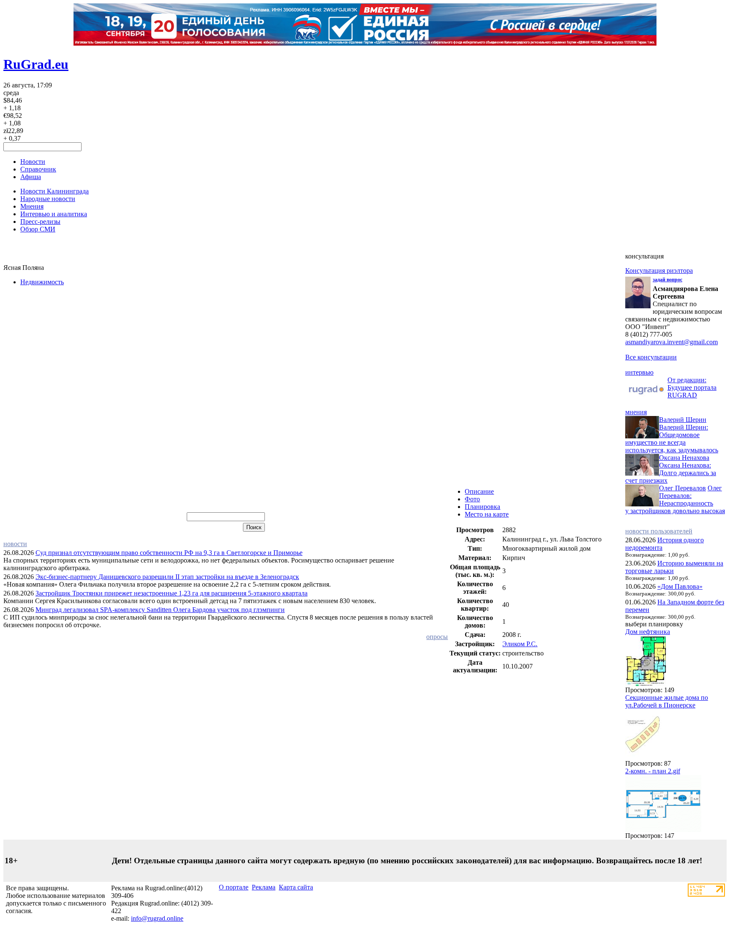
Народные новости (47, 198)
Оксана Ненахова (684, 457)
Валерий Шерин (682, 419)
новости (15, 543)
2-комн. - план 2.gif (652, 771)
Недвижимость (42, 282)
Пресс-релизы (40, 221)
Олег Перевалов (682, 488)
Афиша (30, 176)
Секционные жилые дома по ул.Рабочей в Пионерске (666, 701)
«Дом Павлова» (680, 586)
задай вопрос (667, 280)
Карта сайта (296, 887)
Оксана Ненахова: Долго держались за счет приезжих (670, 473)
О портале (233, 887)
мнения (636, 412)
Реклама (263, 887)
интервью (639, 372)
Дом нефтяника (647, 631)
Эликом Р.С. (519, 643)
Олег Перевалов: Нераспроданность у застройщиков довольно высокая (675, 499)
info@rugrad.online (157, 918)
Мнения (32, 206)
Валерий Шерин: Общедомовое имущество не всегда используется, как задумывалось (671, 439)
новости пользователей (658, 531)
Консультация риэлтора (659, 270)
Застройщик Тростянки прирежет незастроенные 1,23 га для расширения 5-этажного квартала (171, 593)
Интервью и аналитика (53, 214)
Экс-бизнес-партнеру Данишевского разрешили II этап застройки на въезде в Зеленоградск (167, 576)
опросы (437, 636)
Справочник (38, 169)
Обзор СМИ (37, 229)
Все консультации (651, 357)
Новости (32, 161)
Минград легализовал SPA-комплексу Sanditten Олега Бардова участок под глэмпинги (160, 609)
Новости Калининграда (54, 191)
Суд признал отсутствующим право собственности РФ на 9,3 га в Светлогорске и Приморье (168, 552)
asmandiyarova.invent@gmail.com (671, 341)
